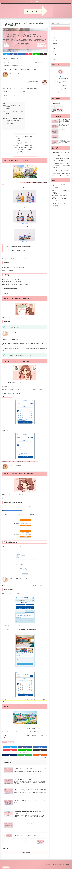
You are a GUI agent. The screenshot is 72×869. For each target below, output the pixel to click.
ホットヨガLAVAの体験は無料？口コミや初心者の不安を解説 (60, 159)
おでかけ (54, 59)
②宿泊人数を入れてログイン (11, 121)
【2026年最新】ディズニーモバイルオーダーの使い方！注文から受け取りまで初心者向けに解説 (61, 165)
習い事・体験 (55, 46)
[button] (43, 54)
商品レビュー (55, 43)
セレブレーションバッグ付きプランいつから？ (13, 111)
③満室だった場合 (9, 123)
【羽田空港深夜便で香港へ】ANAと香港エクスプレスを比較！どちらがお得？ (61, 174)
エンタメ (54, 37)
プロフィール (53, 864)
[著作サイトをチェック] (9, 755)
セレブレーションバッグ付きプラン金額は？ (13, 117)
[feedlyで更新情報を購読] (24, 755)
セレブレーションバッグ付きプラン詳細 (12, 105)
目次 (23, 134)
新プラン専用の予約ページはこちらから (12, 510)
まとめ (5, 127)
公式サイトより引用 (25, 178)
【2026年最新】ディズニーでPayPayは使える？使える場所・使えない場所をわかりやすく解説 (61, 154)
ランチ (54, 48)
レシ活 (55, 54)
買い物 (54, 32)
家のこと (54, 57)
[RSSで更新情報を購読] (40, 755)
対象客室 (8, 108)
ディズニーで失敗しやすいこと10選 (61, 170)
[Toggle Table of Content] (23, 103)
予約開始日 (8, 113)
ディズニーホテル (11, 742)
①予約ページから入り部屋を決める (13, 120)
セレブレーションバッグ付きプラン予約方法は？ (14, 118)
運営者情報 (59, 864)
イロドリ (60, 76)
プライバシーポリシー (66, 864)
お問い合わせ (47, 864)
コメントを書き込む (25, 852)
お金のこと (55, 51)
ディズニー (5, 742)
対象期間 (8, 106)
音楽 (53, 34)
